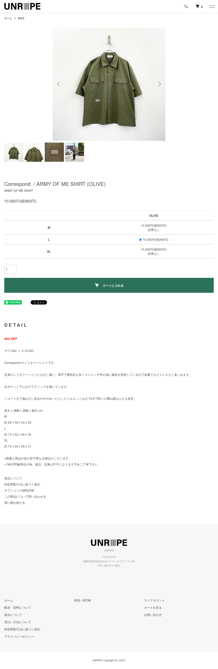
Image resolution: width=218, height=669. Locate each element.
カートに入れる (113, 285)
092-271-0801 (112, 565)
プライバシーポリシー (19, 636)
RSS (77, 600)
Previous (59, 84)
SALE (21, 18)
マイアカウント (154, 600)
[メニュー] (211, 6)
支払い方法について (17, 622)
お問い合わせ (153, 614)
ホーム (8, 18)
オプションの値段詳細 (19, 490)
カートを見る (153, 607)
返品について (13, 478)
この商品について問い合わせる (25, 496)
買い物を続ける (14, 502)
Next (159, 84)
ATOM (87, 600)
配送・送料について (17, 607)
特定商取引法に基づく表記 (22, 484)
